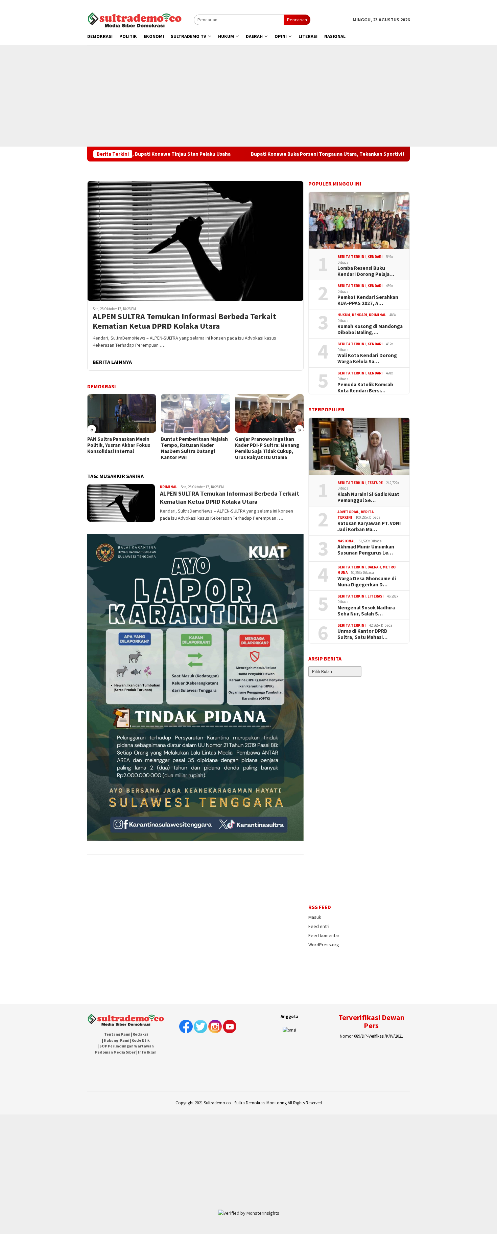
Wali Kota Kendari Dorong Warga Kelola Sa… (367, 358)
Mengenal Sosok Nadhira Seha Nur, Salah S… (366, 611)
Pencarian (297, 20)
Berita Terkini (351, 256)
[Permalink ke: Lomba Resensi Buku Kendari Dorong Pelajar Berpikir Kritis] (359, 221)
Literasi (376, 596)
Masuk (314, 917)
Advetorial (348, 512)
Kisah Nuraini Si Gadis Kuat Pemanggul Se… (368, 497)
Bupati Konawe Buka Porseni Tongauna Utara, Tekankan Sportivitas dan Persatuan (293, 154)
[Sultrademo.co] (134, 19)
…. (163, 345)
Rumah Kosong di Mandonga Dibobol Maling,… (370, 329)
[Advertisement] (248, 95)
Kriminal (168, 486)
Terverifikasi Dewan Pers (371, 1021)
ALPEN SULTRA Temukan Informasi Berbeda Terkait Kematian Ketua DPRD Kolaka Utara (184, 321)
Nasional (346, 541)
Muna (342, 572)
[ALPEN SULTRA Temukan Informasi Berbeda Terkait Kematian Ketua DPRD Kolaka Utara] (195, 241)
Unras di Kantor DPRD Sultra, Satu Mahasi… (362, 634)
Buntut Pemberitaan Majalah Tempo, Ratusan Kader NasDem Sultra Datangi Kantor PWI (120, 448)
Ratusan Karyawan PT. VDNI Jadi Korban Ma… (369, 526)
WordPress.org (323, 944)
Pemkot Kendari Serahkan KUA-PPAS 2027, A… (367, 300)
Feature (375, 482)
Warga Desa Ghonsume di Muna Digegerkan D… (366, 582)
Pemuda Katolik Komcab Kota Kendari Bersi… (365, 388)
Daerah (374, 567)
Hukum (343, 314)
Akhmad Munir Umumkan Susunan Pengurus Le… (365, 550)
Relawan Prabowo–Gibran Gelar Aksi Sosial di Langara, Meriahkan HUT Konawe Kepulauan (267, 448)
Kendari (375, 256)
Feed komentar (323, 935)
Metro (389, 567)
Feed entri (318, 926)
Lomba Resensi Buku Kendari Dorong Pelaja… (365, 271)
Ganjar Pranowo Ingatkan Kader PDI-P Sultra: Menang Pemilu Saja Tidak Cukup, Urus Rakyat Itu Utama (193, 448)
